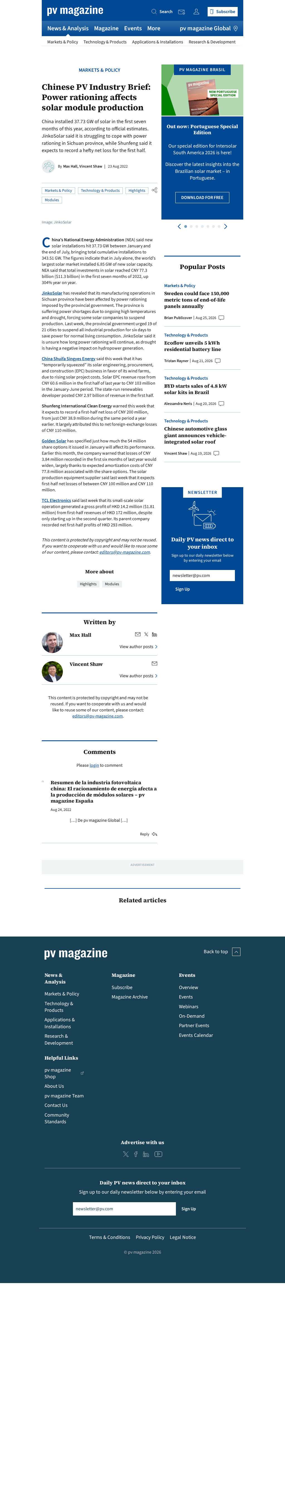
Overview (188, 987)
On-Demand (192, 1016)
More (153, 28)
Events (133, 28)
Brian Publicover (178, 318)
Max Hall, (71, 166)
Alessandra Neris (178, 404)
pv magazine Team (64, 1095)
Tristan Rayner (176, 361)
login (94, 765)
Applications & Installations (157, 42)
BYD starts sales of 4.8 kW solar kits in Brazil (195, 389)
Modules (52, 200)
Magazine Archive (130, 996)
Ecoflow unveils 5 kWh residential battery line (192, 346)
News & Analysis (68, 28)
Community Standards (57, 1118)
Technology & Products (105, 42)
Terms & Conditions (109, 1237)
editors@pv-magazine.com (124, 552)
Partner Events (194, 1025)
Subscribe (122, 987)
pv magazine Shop (58, 1073)
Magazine (106, 28)
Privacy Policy (150, 1237)
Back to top (216, 951)
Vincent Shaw (90, 166)
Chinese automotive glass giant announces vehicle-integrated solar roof (195, 435)
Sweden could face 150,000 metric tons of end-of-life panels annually (196, 300)
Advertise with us (142, 1142)
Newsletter (183, 12)
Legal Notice (183, 1237)
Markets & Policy (62, 42)
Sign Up (182, 589)
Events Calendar (196, 1035)
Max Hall (80, 634)
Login (197, 12)
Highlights (137, 190)
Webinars (188, 1006)
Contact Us (56, 1105)
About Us (54, 1086)
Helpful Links (61, 1057)
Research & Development (212, 42)
